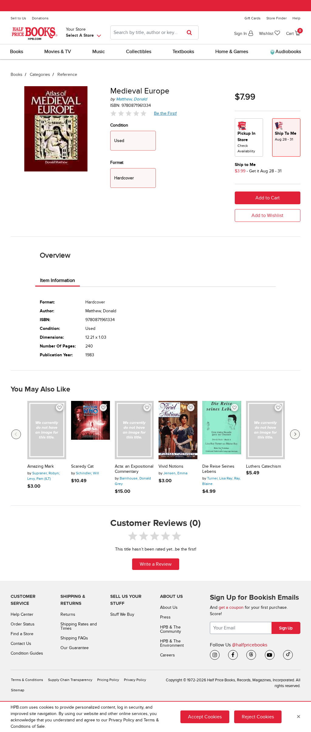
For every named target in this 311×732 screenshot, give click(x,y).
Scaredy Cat (82, 466)
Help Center (22, 614)
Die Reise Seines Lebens (218, 469)
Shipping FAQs (74, 638)
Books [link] (16, 52)
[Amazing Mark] (46, 430)
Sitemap (17, 690)
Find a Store (22, 633)
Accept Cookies (205, 717)
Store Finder (276, 18)
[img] (128, 113)
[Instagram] (215, 655)
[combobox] (154, 32)
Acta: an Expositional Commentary (134, 469)
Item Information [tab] (57, 280)
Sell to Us (18, 18)
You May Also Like (40, 389)
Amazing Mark (40, 466)
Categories (40, 74)
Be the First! (165, 113)
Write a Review (156, 564)
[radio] (249, 137)
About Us (169, 607)
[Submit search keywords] (191, 32)
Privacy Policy (135, 680)
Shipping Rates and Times (78, 626)
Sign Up (285, 628)
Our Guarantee (74, 647)
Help (296, 18)
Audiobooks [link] (287, 52)
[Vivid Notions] (178, 430)
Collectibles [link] (138, 52)
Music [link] (98, 52)
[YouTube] (270, 655)
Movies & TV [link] (57, 52)
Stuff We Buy (122, 614)
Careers (167, 655)
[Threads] (251, 655)
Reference (67, 74)
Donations (40, 18)
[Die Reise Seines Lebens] (221, 430)
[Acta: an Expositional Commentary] (134, 430)
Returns (67, 614)
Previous (16, 434)
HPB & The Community (170, 629)
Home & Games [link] (231, 52)
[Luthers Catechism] (265, 430)
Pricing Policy (108, 680)
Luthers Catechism (263, 466)
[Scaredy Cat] (90, 430)
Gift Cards (252, 18)
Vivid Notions (171, 466)
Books (16, 74)
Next (295, 434)
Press (165, 617)
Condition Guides (27, 653)
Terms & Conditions (27, 680)
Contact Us (21, 643)
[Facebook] (233, 655)
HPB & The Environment (172, 643)
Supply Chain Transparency (70, 680)
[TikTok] (288, 655)
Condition (119, 125)
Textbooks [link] (183, 52)
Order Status (23, 624)
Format (116, 162)
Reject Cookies (258, 717)
